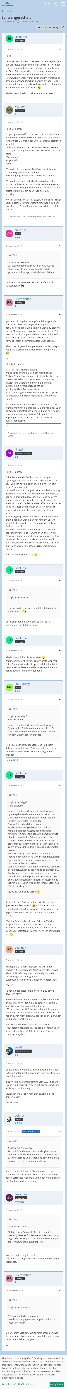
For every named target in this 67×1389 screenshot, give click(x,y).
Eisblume (10, 21)
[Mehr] (59, 49)
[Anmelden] (55, 4)
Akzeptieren (56, 1384)
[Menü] (63, 4)
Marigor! (35, 216)
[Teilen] (62, 27)
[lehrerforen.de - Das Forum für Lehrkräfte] (7, 4)
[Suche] (47, 4)
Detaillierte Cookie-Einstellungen (19, 1384)
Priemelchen (36, 433)
